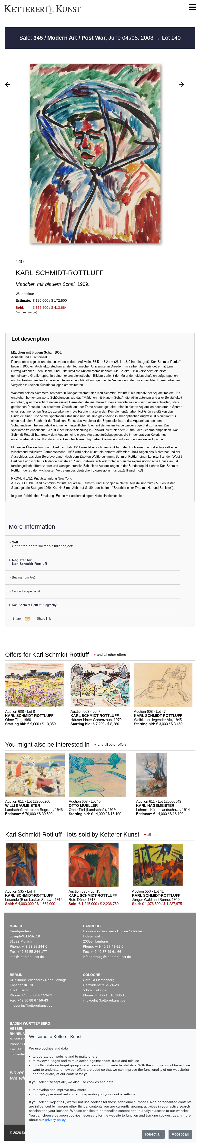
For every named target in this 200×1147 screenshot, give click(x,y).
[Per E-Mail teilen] (26, 618)
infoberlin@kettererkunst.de (31, 1005)
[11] (181, 84)
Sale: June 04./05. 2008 (87, 38)
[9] (7, 84)
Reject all (153, 1134)
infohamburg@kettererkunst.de (107, 957)
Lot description (30, 339)
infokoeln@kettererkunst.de (104, 1000)
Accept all (180, 1134)
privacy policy (55, 1120)
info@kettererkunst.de (27, 957)
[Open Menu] (193, 7)
